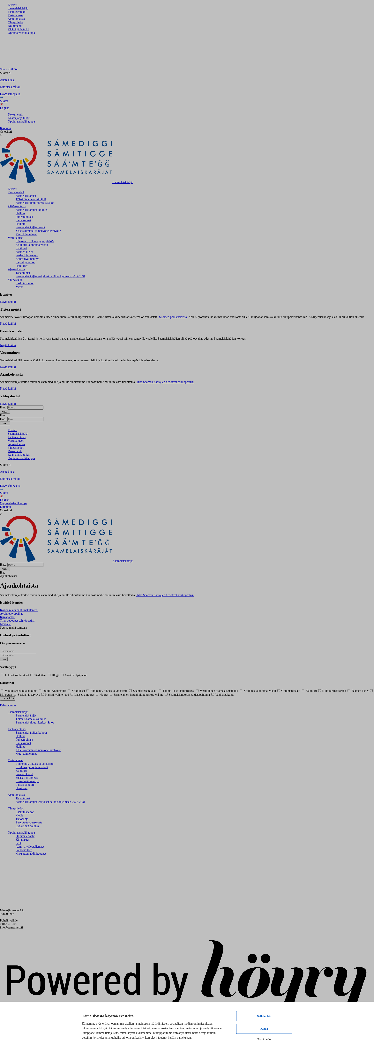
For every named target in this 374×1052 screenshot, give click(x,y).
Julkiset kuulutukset (17, 675)
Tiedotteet (40, 675)
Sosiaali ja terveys (27, 255)
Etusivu (12, 4)
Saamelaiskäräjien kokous (31, 209)
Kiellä (264, 1028)
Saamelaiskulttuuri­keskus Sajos (35, 202)
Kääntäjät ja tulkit (18, 29)
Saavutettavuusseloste (29, 822)
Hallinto (21, 223)
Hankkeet (21, 265)
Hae (4, 659)
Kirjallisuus (23, 839)
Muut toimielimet (26, 234)
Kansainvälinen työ (27, 258)
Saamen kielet (24, 251)
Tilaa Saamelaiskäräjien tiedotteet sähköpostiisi (165, 382)
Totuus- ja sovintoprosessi (178, 690)
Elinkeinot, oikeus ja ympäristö (35, 241)
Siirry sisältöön (9, 69)
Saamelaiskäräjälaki (145, 690)
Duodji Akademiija (54, 690)
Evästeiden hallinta (27, 826)
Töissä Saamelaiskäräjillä (31, 199)
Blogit (55, 675)
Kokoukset (78, 690)
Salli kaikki (264, 1016)
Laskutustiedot (25, 283)
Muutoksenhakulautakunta (21, 690)
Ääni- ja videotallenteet (30, 846)
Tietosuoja (22, 819)
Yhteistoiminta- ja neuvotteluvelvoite (38, 230)
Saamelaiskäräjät (18, 8)
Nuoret (104, 694)
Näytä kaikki (8, 301)
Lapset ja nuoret (25, 262)
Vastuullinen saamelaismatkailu (219, 690)
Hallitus (20, 213)
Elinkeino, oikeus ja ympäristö (109, 690)
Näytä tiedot (264, 1039)
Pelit (18, 843)
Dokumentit (15, 25)
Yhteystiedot (15, 22)
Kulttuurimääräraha (334, 690)
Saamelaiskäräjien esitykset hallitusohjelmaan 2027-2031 (50, 276)
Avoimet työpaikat (75, 675)
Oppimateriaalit (290, 690)
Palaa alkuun (8, 705)
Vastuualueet (15, 15)
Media (19, 286)
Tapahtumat (23, 272)
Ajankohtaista (16, 18)
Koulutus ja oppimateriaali (32, 244)
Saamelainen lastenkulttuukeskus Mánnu (138, 694)
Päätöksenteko (17, 11)
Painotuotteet (24, 850)
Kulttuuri (21, 248)
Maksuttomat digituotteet (31, 853)
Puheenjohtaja (24, 216)
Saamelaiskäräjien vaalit (30, 227)
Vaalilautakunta (224, 694)
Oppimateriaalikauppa (21, 32)
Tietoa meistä (16, 192)
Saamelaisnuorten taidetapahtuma (189, 694)
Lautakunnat (23, 220)
